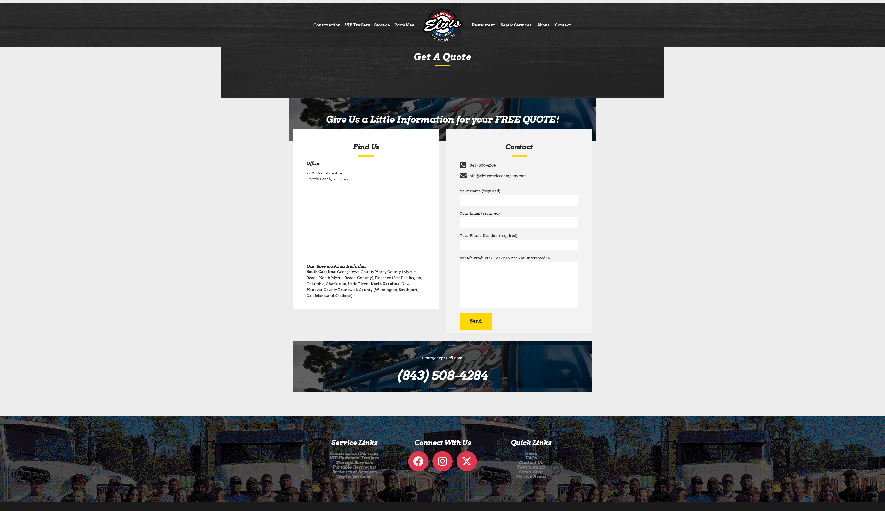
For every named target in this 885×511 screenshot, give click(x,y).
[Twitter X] (467, 461)
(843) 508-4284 (482, 165)
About (543, 25)
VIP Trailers (357, 25)
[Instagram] (442, 461)
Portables (404, 25)
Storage (382, 25)
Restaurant (483, 25)
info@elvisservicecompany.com (497, 176)
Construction (327, 25)
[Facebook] (418, 461)
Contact (563, 25)
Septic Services (516, 25)
